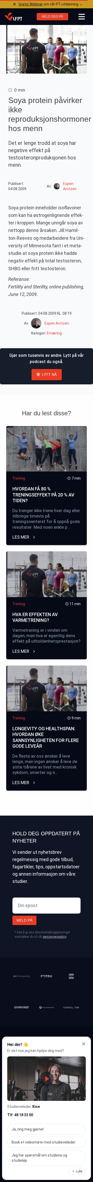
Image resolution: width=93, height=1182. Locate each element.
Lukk (79, 1171)
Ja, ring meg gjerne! (28, 1129)
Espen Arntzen (56, 323)
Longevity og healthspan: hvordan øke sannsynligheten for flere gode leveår (45, 737)
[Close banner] (14, 4)
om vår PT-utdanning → (51, 4)
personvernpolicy (54, 937)
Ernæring (54, 333)
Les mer (21, 537)
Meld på (24, 920)
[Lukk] (84, 1044)
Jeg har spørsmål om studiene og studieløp (39, 1157)
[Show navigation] (81, 16)
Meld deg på (52, 16)
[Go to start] (13, 16)
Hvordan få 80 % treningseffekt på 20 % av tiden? (43, 494)
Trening (18, 478)
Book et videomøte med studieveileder (43, 1142)
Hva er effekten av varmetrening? (35, 617)
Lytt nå (49, 374)
